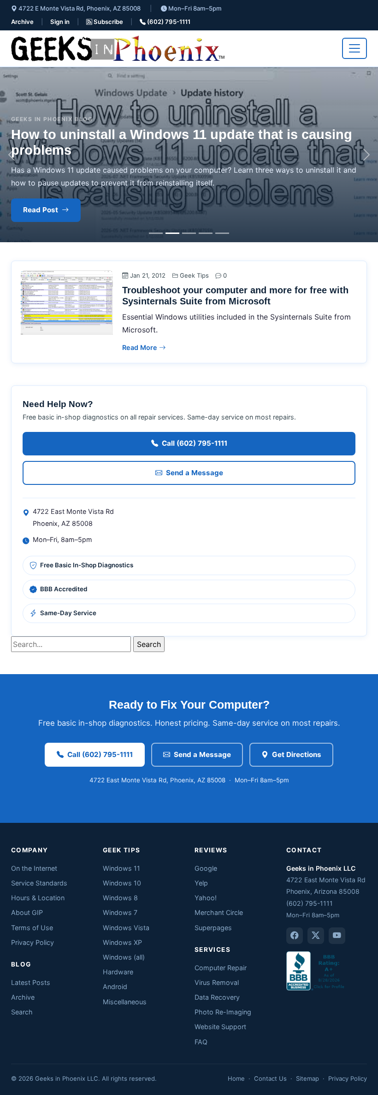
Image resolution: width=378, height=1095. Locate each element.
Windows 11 (121, 868)
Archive (22, 21)
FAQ (201, 1042)
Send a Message (194, 472)
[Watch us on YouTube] (337, 935)
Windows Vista (126, 928)
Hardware (118, 972)
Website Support (220, 1027)
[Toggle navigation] (354, 48)
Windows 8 (120, 898)
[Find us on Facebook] (294, 935)
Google (206, 868)
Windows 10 (122, 883)
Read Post (40, 209)
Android (115, 986)
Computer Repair (221, 968)
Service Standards (39, 883)
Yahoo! (206, 898)
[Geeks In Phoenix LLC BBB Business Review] (316, 970)
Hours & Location (38, 898)
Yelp (201, 883)
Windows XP (122, 942)
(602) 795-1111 (168, 21)
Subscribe (107, 21)
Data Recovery (217, 997)
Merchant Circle (219, 912)
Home (236, 1078)
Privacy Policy (32, 942)
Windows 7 (120, 912)
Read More (140, 347)
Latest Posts (30, 982)
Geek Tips (194, 275)
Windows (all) (124, 957)
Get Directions (296, 754)
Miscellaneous (125, 1002)
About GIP (27, 912)
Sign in (60, 21)
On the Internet (34, 868)
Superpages (213, 928)
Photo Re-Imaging (223, 1012)
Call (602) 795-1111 (194, 443)
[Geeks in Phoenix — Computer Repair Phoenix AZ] (117, 48)
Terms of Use (32, 928)
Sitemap (307, 1078)
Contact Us (270, 1078)
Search (22, 1012)
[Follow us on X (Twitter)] (315, 935)
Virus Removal (217, 982)
